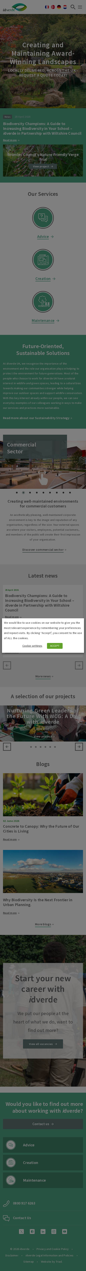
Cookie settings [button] (32, 646)
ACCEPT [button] (55, 646)
